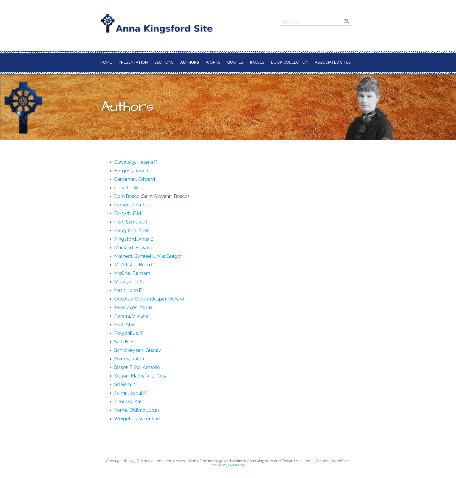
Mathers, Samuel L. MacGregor (148, 256)
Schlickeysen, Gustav (137, 350)
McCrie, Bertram (132, 273)
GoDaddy (236, 465)
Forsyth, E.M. (128, 213)
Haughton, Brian (131, 230)
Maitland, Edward (133, 247)
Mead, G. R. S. (129, 282)
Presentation (133, 62)
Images (257, 62)
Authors (189, 62)
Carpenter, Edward (134, 179)
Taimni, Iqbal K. (130, 393)
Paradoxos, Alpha (133, 307)
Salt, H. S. (124, 341)
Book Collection (289, 62)
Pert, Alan (124, 324)
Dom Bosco (127, 196)
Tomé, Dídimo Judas (137, 410)
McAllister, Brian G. (134, 265)
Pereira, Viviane (131, 316)
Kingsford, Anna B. (134, 239)
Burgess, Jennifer (133, 170)
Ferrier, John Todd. (134, 205)
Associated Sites (333, 62)
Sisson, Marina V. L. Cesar (141, 376)
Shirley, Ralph (129, 359)
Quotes (235, 62)
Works (213, 62)
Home (106, 62)
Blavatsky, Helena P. (136, 162)
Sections (164, 62)
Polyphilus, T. (129, 333)
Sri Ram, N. (126, 384)
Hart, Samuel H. (131, 222)
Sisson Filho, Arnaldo (137, 367)
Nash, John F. (128, 290)
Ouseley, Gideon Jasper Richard (149, 299)
